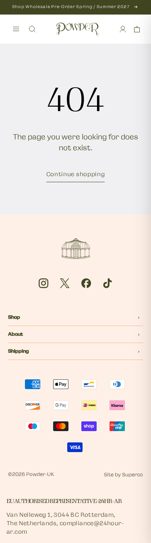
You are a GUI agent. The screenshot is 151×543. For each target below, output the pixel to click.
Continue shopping (75, 175)
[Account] (123, 29)
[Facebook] (86, 283)
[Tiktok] (107, 283)
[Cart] (136, 29)
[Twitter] (65, 283)
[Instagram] (43, 283)
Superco (132, 475)
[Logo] (77, 29)
